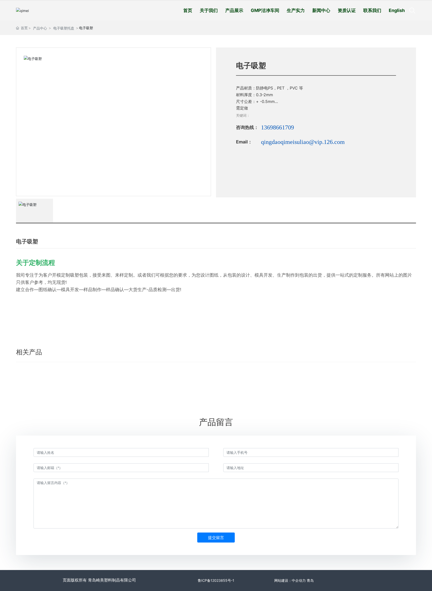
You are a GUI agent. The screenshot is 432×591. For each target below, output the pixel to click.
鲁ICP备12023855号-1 (216, 580)
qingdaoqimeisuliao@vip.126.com (303, 142)
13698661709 (277, 127)
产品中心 (40, 28)
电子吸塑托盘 (63, 28)
